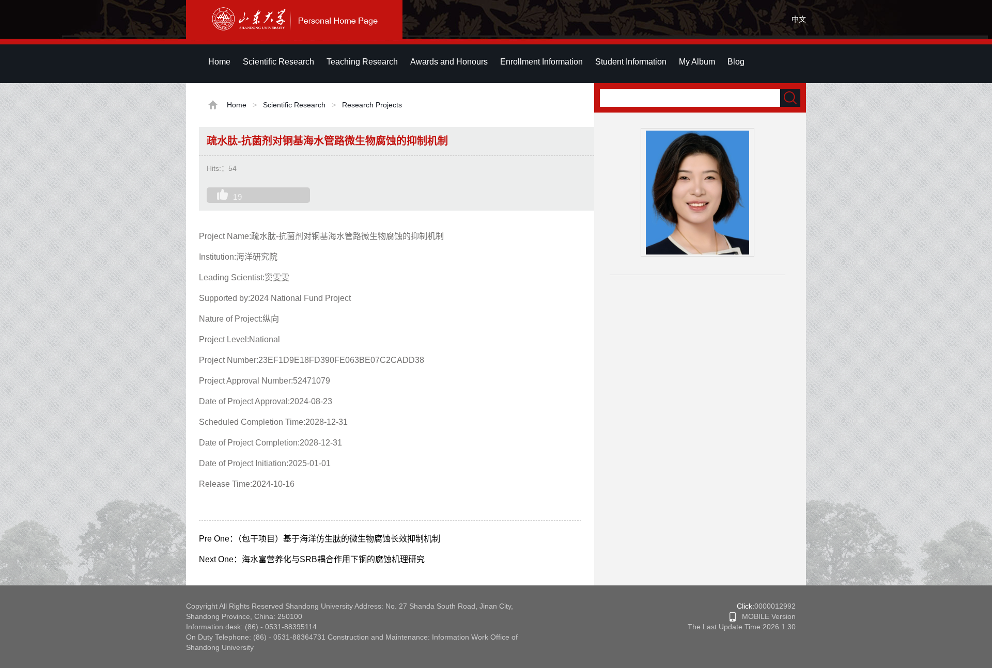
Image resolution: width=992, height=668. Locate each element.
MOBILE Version (766, 616)
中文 (799, 19)
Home (219, 61)
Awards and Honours (449, 61)
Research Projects (372, 105)
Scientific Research (278, 61)
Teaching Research (362, 61)
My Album (697, 61)
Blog (736, 61)
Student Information (631, 61)
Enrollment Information (541, 61)
